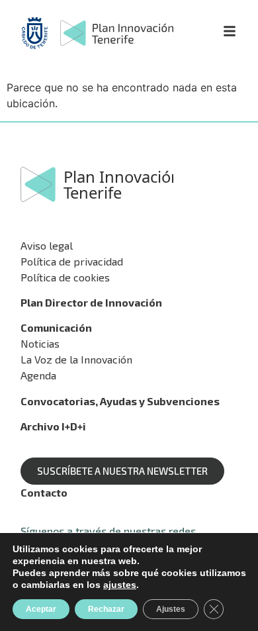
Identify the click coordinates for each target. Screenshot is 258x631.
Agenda (38, 375)
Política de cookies (65, 277)
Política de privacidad (72, 261)
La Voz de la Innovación (76, 359)
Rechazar (106, 609)
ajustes (119, 584)
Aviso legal (47, 245)
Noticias (40, 343)
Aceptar (41, 609)
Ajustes (170, 609)
